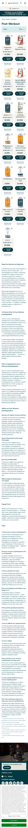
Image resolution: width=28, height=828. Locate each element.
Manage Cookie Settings (14, 816)
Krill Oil (8, 240)
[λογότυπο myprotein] (13, 3)
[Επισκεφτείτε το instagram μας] (3, 783)
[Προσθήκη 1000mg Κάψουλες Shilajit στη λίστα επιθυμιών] (24, 35)
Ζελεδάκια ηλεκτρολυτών (20, 116)
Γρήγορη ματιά (8, 59)
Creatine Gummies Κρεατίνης (8, 82)
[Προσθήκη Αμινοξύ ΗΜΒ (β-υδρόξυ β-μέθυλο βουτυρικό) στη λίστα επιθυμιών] (24, 68)
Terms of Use (6, 813)
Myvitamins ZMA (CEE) (20, 179)
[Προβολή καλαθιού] (25, 3)
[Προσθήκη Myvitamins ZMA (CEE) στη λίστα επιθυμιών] (24, 167)
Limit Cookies (14, 820)
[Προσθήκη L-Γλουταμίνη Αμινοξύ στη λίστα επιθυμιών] (24, 197)
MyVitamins (14, 19)
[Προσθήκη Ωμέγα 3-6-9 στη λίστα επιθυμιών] (11, 103)
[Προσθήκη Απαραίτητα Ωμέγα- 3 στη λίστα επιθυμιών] (11, 35)
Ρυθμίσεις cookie (7, 772)
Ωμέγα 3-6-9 (7, 115)
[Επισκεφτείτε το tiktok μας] (10, 783)
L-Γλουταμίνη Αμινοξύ (20, 210)
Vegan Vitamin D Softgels (8, 210)
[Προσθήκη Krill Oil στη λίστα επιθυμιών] (11, 228)
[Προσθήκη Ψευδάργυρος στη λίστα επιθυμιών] (11, 167)
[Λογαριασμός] (21, 3)
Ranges (8, 19)
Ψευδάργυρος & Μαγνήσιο (8, 147)
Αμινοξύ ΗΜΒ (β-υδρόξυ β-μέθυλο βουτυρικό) (20, 82)
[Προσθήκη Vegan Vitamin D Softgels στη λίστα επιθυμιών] (11, 197)
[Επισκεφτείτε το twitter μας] (18, 783)
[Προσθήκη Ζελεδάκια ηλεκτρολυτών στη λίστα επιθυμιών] (24, 103)
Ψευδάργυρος (7, 179)
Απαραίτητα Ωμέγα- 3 (7, 48)
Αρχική (3, 19)
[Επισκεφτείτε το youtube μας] (14, 783)
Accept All (13, 825)
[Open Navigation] (3, 3)
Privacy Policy (22, 811)
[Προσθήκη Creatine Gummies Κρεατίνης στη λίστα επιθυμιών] (11, 68)
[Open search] (6, 3)
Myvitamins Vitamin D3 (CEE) (20, 147)
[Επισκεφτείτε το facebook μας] (6, 783)
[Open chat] (21, 783)
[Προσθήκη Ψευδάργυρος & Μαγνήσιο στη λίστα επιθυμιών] (11, 134)
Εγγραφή (7, 767)
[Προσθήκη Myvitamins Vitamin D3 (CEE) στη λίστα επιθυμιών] (24, 134)
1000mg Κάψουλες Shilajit (20, 48)
